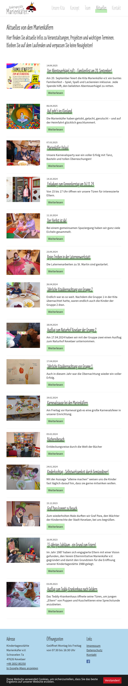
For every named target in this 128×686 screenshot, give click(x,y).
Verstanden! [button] (112, 680)
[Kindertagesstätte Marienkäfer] (21, 8)
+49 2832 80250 (16, 664)
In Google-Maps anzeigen (22, 668)
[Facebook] (89, 661)
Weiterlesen (55, 93)
